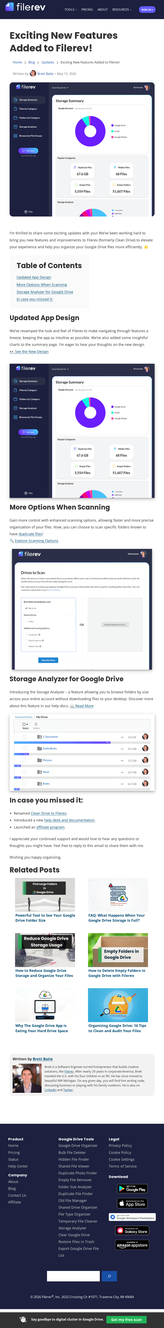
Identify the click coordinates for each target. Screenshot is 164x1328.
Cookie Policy (120, 1152)
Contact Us (17, 1195)
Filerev (69, 1071)
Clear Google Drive (74, 1234)
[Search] (109, 1276)
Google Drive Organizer (78, 1145)
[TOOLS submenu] (76, 9)
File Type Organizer (74, 1214)
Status (13, 1159)
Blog (31, 62)
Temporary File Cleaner (77, 1221)
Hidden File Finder (73, 1159)
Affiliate (14, 1202)
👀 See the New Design (29, 351)
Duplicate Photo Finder (77, 1173)
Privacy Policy (120, 1145)
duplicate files (30, 533)
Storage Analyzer (72, 1228)
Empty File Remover (75, 1179)
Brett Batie (45, 74)
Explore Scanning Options (36, 540)
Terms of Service (123, 1166)
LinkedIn (50, 1090)
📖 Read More (82, 705)
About (13, 1181)
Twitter (68, 1090)
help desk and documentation (69, 820)
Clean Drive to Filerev (48, 813)
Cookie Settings (122, 1159)
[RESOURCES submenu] (130, 9)
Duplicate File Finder (75, 1193)
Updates (47, 62)
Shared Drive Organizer (77, 1207)
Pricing (14, 1152)
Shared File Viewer (73, 1166)
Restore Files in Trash (76, 1241)
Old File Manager (72, 1200)
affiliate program (50, 827)
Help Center (18, 1166)
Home (17, 62)
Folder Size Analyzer (75, 1186)
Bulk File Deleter (72, 1152)
